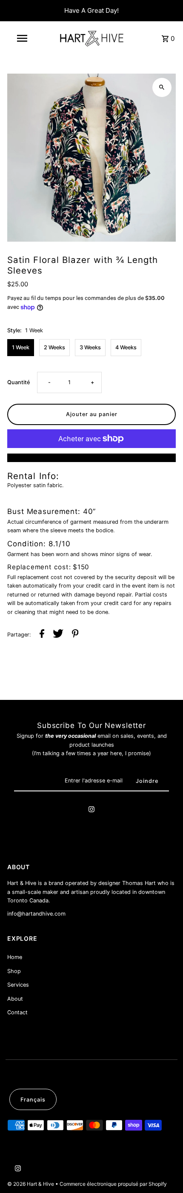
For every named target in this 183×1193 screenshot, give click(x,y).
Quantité (18, 382)
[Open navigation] (23, 38)
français (33, 1099)
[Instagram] (91, 810)
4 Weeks (126, 347)
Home (14, 957)
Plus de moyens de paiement (92, 457)
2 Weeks (54, 347)
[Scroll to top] (164, 1170)
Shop (14, 971)
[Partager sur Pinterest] (75, 634)
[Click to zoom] (162, 87)
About (15, 999)
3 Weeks (90, 347)
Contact (17, 1012)
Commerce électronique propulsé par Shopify (113, 1184)
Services (18, 985)
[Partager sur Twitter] (58, 634)
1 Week (20, 347)
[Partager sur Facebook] (42, 634)
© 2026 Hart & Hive (31, 1184)
